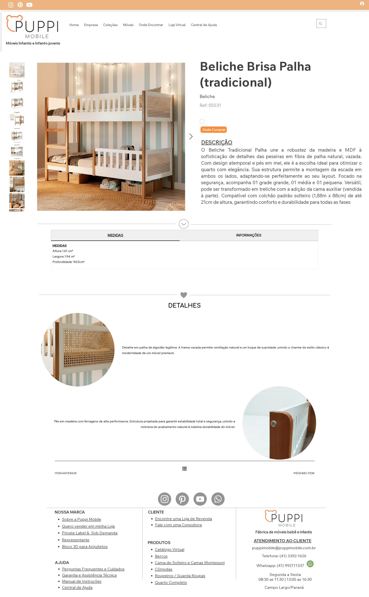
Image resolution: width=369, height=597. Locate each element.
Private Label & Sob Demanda (89, 532)
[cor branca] (202, 121)
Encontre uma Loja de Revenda (183, 518)
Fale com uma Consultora (178, 524)
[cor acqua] (224, 121)
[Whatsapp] (218, 499)
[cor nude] (216, 121)
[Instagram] (10, 4)
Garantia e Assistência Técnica (89, 575)
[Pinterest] (20, 4)
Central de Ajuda (77, 587)
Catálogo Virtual (169, 549)
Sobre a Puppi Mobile (81, 519)
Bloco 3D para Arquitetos (85, 546)
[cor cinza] (209, 121)
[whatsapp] (310, 563)
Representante (75, 539)
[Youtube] (29, 4)
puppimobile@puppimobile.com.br (284, 547)
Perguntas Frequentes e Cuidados (93, 568)
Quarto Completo (171, 582)
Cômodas (163, 569)
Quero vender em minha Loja (88, 526)
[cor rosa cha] (231, 121)
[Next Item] (191, 136)
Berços (161, 556)
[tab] (115, 235)
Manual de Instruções (81, 581)
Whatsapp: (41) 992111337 (280, 565)
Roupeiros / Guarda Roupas (180, 575)
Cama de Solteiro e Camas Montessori (190, 562)
